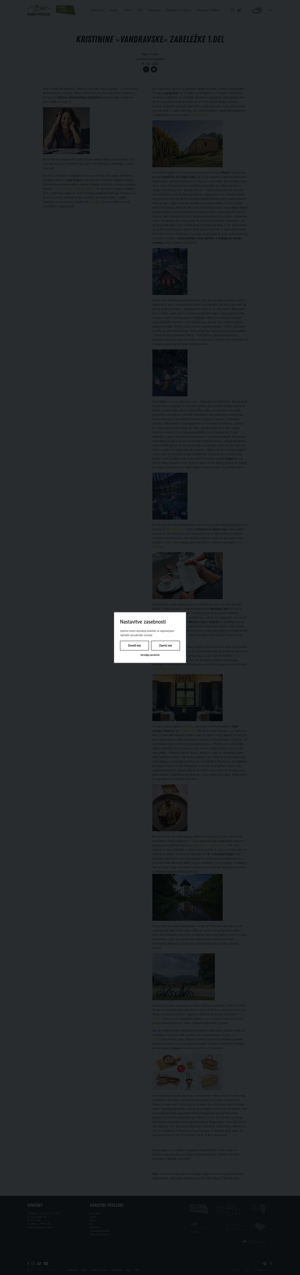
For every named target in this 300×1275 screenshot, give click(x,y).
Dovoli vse (134, 645)
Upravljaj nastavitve (150, 655)
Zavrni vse (165, 645)
